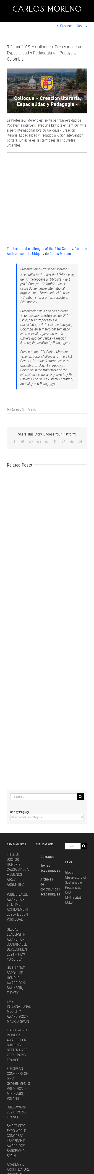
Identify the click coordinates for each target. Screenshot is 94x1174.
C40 (68, 892)
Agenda (32, 409)
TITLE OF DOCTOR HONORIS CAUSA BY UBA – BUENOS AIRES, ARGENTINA (18, 869)
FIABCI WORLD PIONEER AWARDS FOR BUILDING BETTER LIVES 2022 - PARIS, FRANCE (17, 1045)
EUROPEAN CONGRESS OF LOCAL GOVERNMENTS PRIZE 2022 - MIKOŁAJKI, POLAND (18, 1083)
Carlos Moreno (60, 254)
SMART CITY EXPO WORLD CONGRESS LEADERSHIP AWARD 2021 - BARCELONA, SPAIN (17, 1141)
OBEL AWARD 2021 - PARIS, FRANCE (16, 1112)
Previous (66, 26)
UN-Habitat (73, 897)
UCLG (69, 902)
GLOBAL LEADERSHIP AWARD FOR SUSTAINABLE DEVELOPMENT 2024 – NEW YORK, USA (18, 944)
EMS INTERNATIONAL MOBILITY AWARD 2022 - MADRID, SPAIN (19, 1011)
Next (80, 26)
